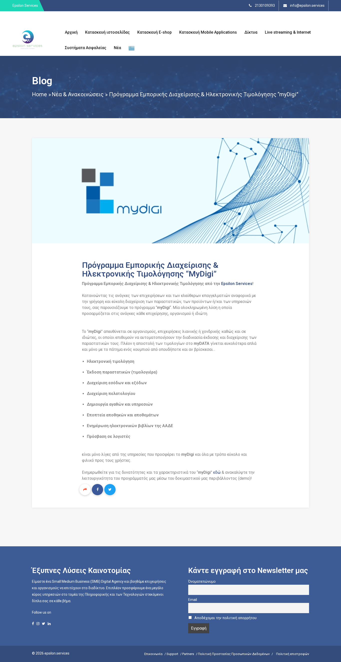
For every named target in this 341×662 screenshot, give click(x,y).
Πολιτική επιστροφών (292, 654)
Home (39, 94)
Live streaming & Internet (288, 32)
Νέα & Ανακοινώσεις (78, 94)
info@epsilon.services (307, 5)
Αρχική (71, 32)
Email (192, 600)
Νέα (117, 47)
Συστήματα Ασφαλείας (85, 47)
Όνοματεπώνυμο (202, 581)
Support (172, 654)
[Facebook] (97, 489)
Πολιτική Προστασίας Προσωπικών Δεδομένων (234, 654)
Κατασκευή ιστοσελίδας (107, 32)
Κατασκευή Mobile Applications (208, 32)
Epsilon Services (236, 283)
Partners (188, 654)
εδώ (217, 472)
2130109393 (264, 5)
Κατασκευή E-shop (154, 32)
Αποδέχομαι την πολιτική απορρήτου (225, 618)
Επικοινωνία (153, 654)
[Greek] (131, 48)
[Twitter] (110, 489)
